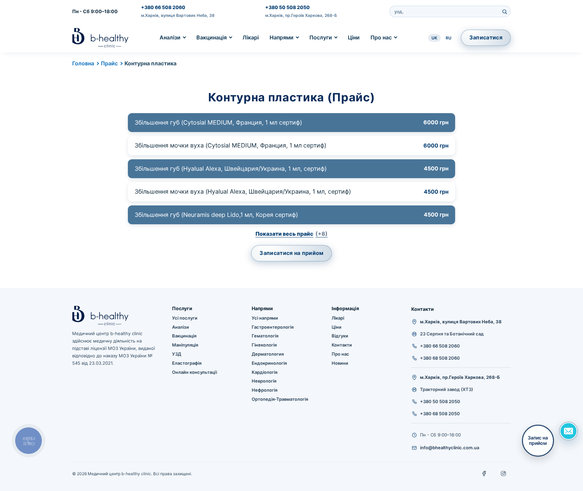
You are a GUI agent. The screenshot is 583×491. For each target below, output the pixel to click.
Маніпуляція (185, 345)
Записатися (485, 37)
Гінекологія (264, 345)
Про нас (381, 37)
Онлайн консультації (194, 372)
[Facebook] (484, 473)
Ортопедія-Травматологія (280, 399)
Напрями (282, 37)
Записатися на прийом (291, 253)
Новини (340, 363)
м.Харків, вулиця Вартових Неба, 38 (178, 15)
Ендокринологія (269, 363)
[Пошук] (504, 11)
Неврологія (264, 381)
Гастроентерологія (273, 327)
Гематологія (265, 335)
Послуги (320, 37)
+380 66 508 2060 (163, 7)
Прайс (109, 63)
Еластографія (186, 363)
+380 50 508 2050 (287, 7)
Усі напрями (265, 318)
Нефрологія (264, 390)
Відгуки (340, 335)
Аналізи (170, 37)
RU (448, 37)
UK (434, 37)
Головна (83, 63)
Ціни (354, 37)
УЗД (176, 354)
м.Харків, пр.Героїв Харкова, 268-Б (301, 15)
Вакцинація (211, 37)
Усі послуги (184, 318)
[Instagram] (503, 473)
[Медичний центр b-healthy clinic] (100, 38)
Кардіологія (264, 372)
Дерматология (268, 354)
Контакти (342, 345)
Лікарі (251, 37)
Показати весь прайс (291, 233)
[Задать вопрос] (568, 431)
